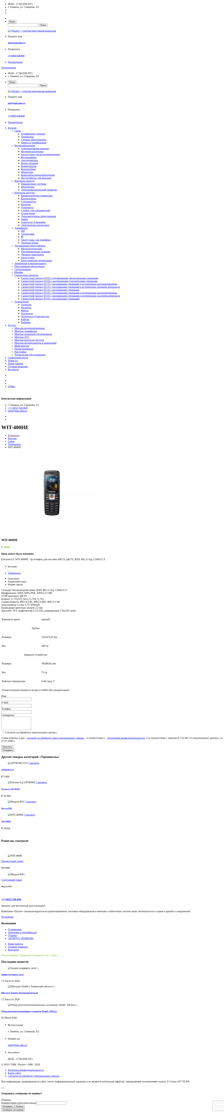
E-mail (4, 702)
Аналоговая (27, 234)
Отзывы (12, 935)
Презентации (15, 122)
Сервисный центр (18, 357)
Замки (24, 219)
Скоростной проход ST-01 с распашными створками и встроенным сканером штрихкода (70, 295)
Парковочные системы (33, 183)
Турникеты (27, 207)
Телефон (6, 708)
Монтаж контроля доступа (29, 340)
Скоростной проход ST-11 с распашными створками (50, 290)
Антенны (26, 304)
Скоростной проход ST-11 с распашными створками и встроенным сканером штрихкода (70, 287)
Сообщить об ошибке (13, 1110)
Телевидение (21, 301)
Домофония (21, 228)
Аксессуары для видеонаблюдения (40, 154)
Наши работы (15, 363)
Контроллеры (28, 198)
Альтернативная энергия (35, 148)
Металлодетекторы (31, 248)
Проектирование (23, 348)
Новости (13, 360)
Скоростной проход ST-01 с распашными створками (50, 298)
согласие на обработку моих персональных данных (55, 738)
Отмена (19, 1106)
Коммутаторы (28, 166)
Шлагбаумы (27, 186)
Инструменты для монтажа (36, 178)
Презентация (15, 62)
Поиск (12, 21)
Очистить (7, 747)
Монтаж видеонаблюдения (29, 328)
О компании (15, 929)
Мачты (25, 310)
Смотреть (34, 763)
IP (22, 236)
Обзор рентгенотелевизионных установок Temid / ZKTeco (29, 1011)
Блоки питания (29, 163)
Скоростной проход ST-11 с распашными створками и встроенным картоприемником (69, 284)
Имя (3, 696)
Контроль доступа (24, 192)
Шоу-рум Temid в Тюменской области (19, 993)
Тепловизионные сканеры (35, 251)
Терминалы (27, 136)
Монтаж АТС (22, 337)
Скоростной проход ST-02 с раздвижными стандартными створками (59, 281)
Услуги (12, 325)
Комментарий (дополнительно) (18, 1103)
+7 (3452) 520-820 (16, 55)
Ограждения (28, 213)
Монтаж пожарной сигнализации (33, 334)
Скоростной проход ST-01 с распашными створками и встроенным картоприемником (69, 292)
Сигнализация (22, 269)
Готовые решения (18, 366)
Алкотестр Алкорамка (33, 222)
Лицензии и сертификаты (22, 932)
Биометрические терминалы (37, 195)
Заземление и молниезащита (30, 263)
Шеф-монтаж (21, 345)
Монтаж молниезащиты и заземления (35, 343)
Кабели (25, 319)
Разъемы (26, 322)
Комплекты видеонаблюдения (38, 175)
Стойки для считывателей (35, 210)
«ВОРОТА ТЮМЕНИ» (21, 938)
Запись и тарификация (33, 142)
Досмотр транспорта (32, 254)
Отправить (8, 750)
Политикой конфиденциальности (126, 738)
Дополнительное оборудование (38, 216)
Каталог (12, 128)
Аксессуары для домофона (36, 239)
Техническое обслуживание (29, 354)
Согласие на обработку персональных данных (34, 1076)
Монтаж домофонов (25, 331)
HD (23, 231)
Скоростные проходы (26, 275)
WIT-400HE (6, 821)
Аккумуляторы (29, 160)
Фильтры (26, 307)
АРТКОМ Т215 (7, 770)
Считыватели (28, 201)
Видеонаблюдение (24, 145)
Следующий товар (11, 879)
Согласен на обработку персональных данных (31, 732)
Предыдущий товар (12, 861)
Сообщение (7, 715)
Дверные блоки (29, 242)
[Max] (11, 386)
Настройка (20, 351)
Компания (13, 435)
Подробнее (7, 916)
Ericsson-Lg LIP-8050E (10, 789)
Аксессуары (27, 257)
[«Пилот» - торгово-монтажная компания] (32, 30)
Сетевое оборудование (33, 139)
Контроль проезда (24, 181)
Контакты (13, 369)
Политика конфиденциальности (26, 1070)
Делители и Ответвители (35, 316)
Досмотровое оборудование (29, 245)
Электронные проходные (35, 225)
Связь (17, 130)
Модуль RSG (6, 808)
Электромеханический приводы (39, 189)
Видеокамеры (28, 157)
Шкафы (18, 272)
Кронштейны (28, 169)
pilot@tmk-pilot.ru (16, 43)
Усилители (27, 313)
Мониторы (27, 172)
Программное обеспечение (29, 266)
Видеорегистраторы (32, 151)
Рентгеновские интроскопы (36, 260)
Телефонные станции (33, 133)
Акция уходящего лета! (12, 974)
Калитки (26, 204)
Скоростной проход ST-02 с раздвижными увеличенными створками (59, 278)
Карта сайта (14, 1073)
